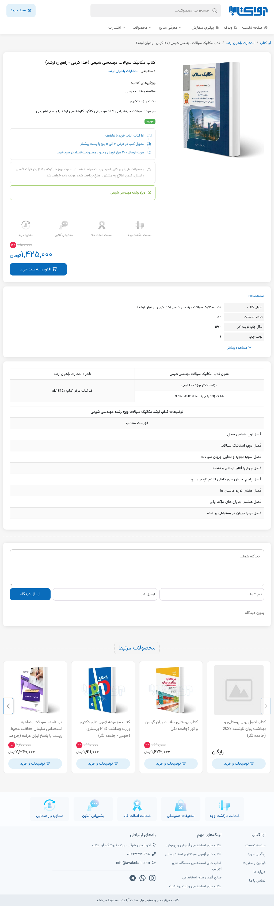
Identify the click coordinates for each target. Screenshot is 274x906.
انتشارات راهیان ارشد (240, 43)
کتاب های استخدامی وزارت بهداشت (195, 886)
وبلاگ (228, 28)
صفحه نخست (252, 28)
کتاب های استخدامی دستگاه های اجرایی (197, 866)
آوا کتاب (265, 43)
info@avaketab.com (133, 863)
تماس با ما (257, 881)
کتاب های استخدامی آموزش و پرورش (194, 845)
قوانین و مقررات (253, 863)
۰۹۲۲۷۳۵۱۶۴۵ (138, 854)
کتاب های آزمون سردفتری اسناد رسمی (193, 854)
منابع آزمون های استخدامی (202, 877)
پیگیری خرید (256, 854)
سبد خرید (18, 10)
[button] (266, 706)
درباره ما (259, 872)
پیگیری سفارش (203, 28)
